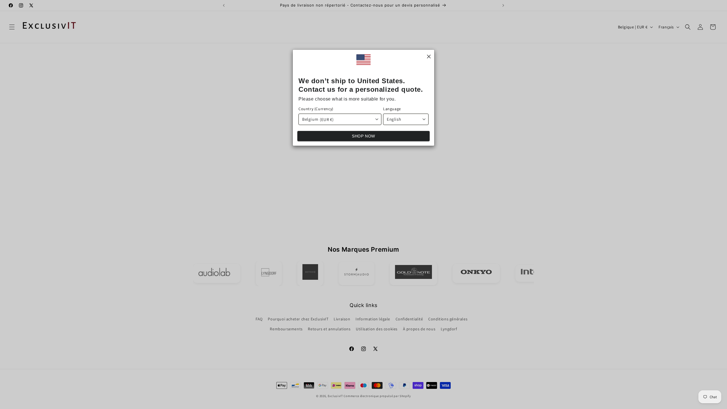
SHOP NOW (363, 136)
